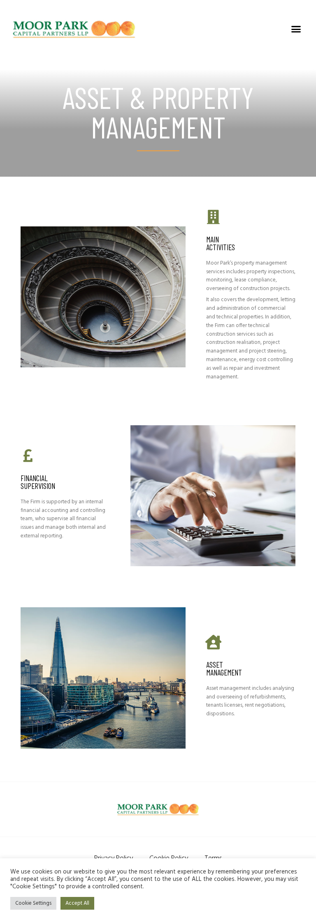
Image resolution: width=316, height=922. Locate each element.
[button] (296, 29)
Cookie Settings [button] (33, 903)
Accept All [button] (77, 903)
